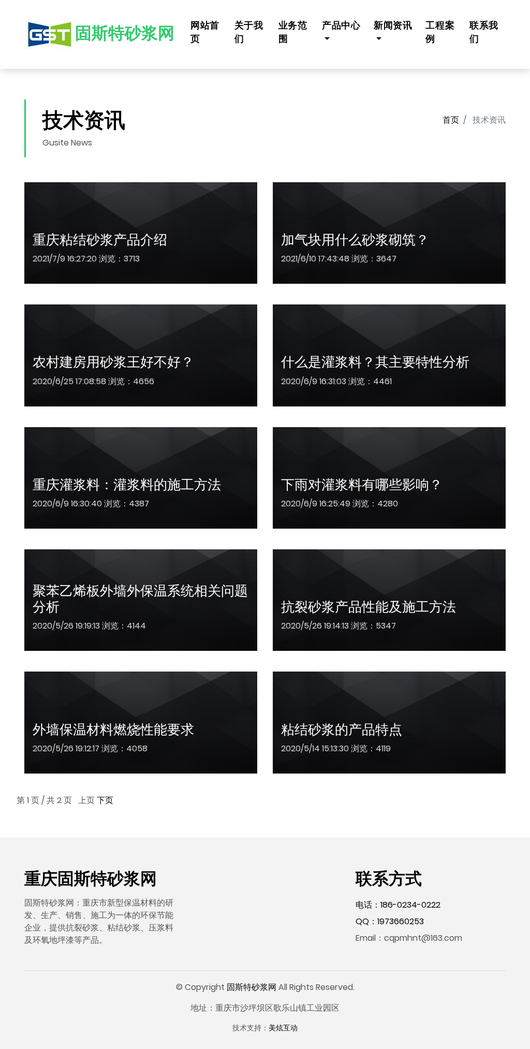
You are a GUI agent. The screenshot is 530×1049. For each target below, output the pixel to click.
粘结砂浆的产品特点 (341, 729)
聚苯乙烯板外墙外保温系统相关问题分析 (140, 598)
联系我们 (483, 32)
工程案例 (439, 32)
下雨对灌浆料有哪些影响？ (362, 484)
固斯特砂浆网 (251, 987)
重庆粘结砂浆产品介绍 (100, 239)
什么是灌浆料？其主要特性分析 (375, 362)
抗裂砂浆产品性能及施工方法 (368, 607)
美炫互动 (283, 1028)
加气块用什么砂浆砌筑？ (355, 239)
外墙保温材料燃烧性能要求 (113, 729)
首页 (451, 120)
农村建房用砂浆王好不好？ (113, 362)
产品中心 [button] (341, 25)
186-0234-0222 (410, 905)
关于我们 (248, 32)
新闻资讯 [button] (393, 25)
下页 (105, 800)
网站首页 (204, 32)
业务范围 (292, 32)
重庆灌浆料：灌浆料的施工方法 (127, 484)
